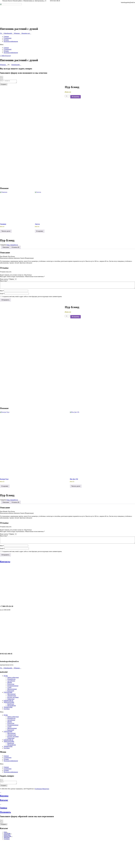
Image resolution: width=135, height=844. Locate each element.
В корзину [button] (39, 231)
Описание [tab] (6, 247)
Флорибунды (11, 679)
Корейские (10, 704)
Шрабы (9, 682)
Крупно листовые (13, 697)
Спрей (9, 687)
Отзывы (6, 40)
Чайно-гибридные (13, 677)
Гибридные (10, 699)
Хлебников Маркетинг (42, 789)
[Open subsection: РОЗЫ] (7, 832)
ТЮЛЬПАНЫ (8, 707)
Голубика (7, 709)
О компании (7, 38)
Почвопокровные (12, 685)
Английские (11, 681)
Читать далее (5, 231)
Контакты (5, 561)
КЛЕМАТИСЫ (8, 700)
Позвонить (5, 812)
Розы (8, 245)
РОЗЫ (6, 676)
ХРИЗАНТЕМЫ (9, 702)
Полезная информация (11, 41)
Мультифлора (11, 705)
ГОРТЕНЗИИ (8, 692)
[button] (67, 44)
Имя (2, 291)
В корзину (75, 96)
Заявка (3, 808)
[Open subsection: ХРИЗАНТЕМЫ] (11, 836)
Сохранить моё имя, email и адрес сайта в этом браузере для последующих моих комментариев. (32, 296)
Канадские (10, 690)
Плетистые (10, 684)
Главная (6, 36)
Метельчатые (11, 694)
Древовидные (11, 695)
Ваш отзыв (4, 281)
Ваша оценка (4, 279)
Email (2, 293)
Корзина (4, 796)
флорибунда (14, 245)
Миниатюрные (12, 689)
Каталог (4, 800)
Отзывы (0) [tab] (15, 247)
